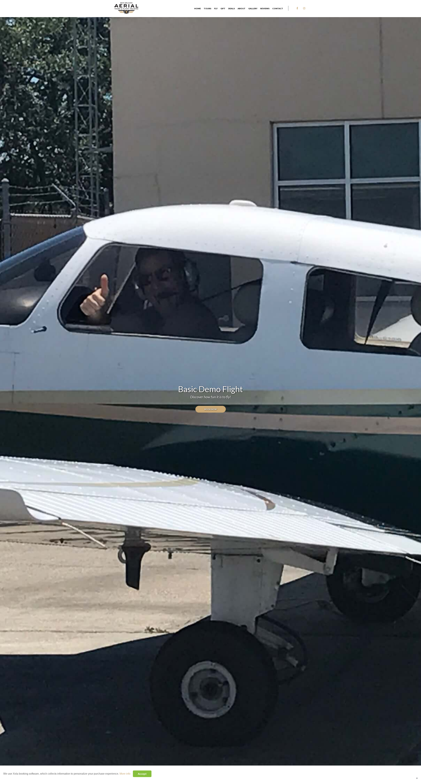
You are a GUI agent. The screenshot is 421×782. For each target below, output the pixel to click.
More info (125, 773)
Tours (207, 8)
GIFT (223, 8)
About (241, 8)
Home (197, 8)
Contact (277, 8)
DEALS (231, 8)
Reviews (264, 8)
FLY (216, 8)
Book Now (210, 409)
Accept (142, 773)
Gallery (252, 8)
